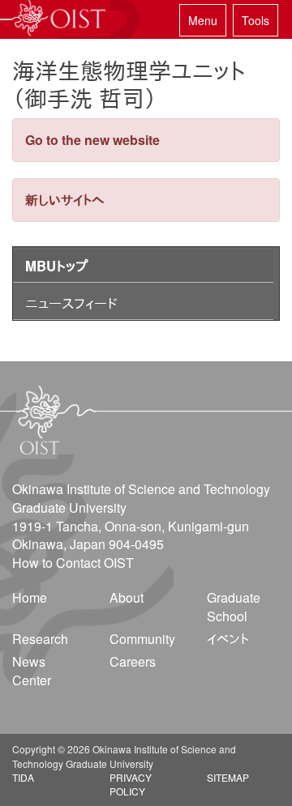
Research (40, 638)
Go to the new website (92, 139)
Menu (202, 20)
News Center (31, 670)
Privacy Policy (131, 784)
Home (29, 597)
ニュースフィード (71, 303)
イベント (228, 638)
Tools (255, 20)
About (127, 597)
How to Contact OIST (73, 562)
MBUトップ (56, 265)
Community (142, 638)
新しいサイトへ (65, 199)
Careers (133, 661)
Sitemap (228, 777)
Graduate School (233, 606)
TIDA (23, 777)
